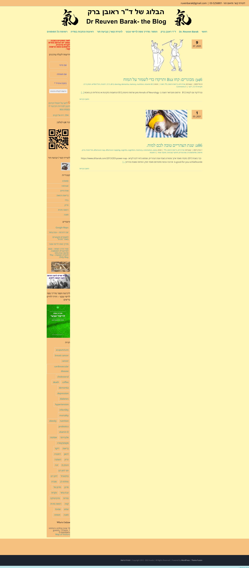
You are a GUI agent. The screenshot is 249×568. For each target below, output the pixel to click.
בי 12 (108, 84)
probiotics (64, 426)
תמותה (57, 514)
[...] (82, 92)
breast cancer (62, 355)
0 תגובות (152, 152)
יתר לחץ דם (63, 470)
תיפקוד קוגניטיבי (172, 152)
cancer (65, 360)
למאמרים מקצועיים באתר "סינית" (60, 238)
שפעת (58, 509)
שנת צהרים (182, 152)
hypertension (62, 404)
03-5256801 (216, 3)
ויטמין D (65, 465)
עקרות (54, 492)
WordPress (185, 560)
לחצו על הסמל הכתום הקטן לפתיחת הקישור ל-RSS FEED (59, 106)
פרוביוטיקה (55, 498)
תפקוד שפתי (162, 152)
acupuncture (62, 349)
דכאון (66, 454)
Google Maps (62, 227)
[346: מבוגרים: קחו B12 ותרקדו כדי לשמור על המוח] (166, 55)
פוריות (66, 498)
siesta (155, 150)
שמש (66, 509)
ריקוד (190, 86)
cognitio (124, 150)
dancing (118, 84)
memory (133, 84)
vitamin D (64, 431)
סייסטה (199, 152)
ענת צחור (64, 492)
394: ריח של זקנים (60, 115)
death (56, 382)
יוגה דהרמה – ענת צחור (58, 232)
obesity (53, 420)
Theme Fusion (196, 560)
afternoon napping (113, 150)
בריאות (66, 448)
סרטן (66, 487)
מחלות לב (64, 481)
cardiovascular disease (61, 369)
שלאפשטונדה (192, 152)
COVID (65, 181)
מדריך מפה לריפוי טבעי (58, 244)
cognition (131, 150)
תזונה (162, 84)
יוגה (56, 465)
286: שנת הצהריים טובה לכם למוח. (174, 145)
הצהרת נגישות (125, 560)
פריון (66, 205)
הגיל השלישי (96, 84)
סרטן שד (57, 487)
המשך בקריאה (84, 99)
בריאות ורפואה (173, 84)
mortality (64, 415)
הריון (67, 459)
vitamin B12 (149, 84)
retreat (65, 186)
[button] (43, 31)
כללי (166, 84)
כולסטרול (65, 476)
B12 (112, 84)
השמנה (57, 459)
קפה (67, 503)
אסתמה (53, 437)
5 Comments (181, 86)
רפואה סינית (63, 210)
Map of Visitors (62, 534)
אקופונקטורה (63, 443)
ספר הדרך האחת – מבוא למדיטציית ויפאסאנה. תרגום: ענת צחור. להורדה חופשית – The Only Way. (58, 253)
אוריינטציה (89, 150)
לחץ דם (54, 476)
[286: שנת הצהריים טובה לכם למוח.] (166, 124)
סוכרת (54, 481)
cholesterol (63, 376)
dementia (125, 84)
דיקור (57, 448)
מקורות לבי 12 (197, 86)
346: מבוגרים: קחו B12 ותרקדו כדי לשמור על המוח (162, 79)
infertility (64, 409)
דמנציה (103, 84)
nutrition (140, 84)
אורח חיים (182, 84)
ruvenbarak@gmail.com (194, 3)
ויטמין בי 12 (87, 84)
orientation (147, 150)
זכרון (83, 150)
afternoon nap (99, 150)
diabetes (64, 398)
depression (63, 393)
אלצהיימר (64, 437)
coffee (65, 382)
